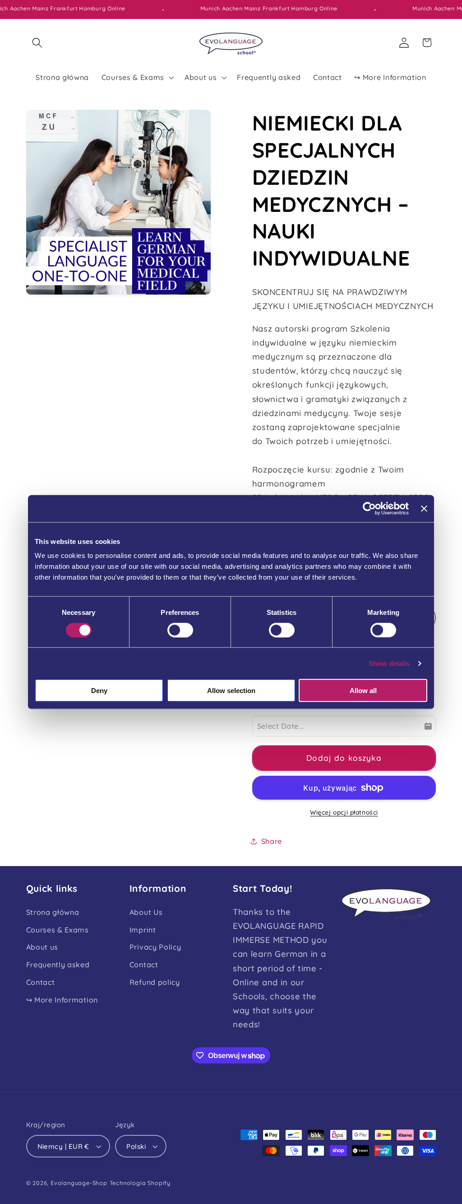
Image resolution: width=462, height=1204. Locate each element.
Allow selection (231, 690)
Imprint (142, 929)
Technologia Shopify (140, 1182)
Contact (40, 982)
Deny (99, 690)
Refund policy (154, 982)
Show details (389, 663)
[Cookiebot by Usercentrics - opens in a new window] (369, 508)
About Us (146, 912)
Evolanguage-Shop (79, 1182)
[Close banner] (424, 508)
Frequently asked (58, 964)
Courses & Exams (57, 929)
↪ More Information (62, 999)
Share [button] (271, 841)
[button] (37, 42)
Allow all (363, 690)
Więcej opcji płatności (344, 812)
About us (42, 946)
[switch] (180, 630)
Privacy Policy (155, 946)
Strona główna (52, 912)
